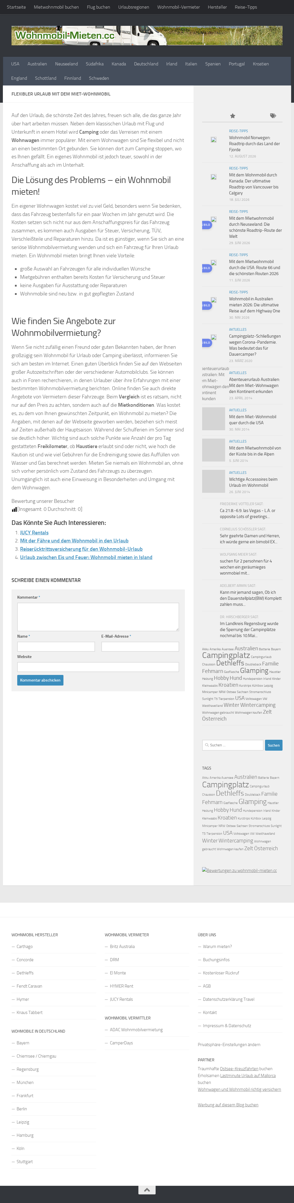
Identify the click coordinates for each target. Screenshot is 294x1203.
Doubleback (253, 664)
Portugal (237, 64)
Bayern (276, 649)
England (19, 78)
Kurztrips (245, 686)
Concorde (25, 959)
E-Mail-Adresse (116, 636)
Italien (191, 64)
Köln (20, 1148)
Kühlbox (257, 686)
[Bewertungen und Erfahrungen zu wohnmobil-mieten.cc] (239, 870)
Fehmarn (212, 671)
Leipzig (268, 686)
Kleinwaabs (210, 686)
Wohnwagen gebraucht (218, 713)
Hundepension (252, 679)
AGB (207, 986)
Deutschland (146, 64)
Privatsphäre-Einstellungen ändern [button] (229, 1044)
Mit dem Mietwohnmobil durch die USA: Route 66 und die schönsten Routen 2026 (254, 267)
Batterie (264, 649)
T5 (216, 699)
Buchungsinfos (216, 959)
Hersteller (217, 7)
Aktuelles (238, 330)
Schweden (99, 78)
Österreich (214, 718)
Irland (171, 64)
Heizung (207, 679)
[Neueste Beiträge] (212, 116)
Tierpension (226, 699)
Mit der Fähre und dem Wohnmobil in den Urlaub (74, 541)
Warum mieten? (217, 946)
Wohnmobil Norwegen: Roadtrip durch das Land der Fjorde (254, 143)
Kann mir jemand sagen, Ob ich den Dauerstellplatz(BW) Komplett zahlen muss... (251, 598)
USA (15, 64)
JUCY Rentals (34, 533)
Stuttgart (25, 1161)
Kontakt (210, 1012)
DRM (114, 959)
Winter (231, 705)
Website (24, 656)
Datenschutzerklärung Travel (228, 999)
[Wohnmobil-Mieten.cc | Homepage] (147, 35)
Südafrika (95, 64)
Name (23, 636)
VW (265, 699)
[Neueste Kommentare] (252, 116)
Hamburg (25, 1135)
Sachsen (242, 692)
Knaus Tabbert (29, 1012)
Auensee (228, 649)
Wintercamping (258, 705)
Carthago (25, 946)
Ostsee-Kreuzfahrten (239, 1068)
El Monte (118, 973)
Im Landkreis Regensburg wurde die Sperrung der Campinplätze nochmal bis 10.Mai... (249, 629)
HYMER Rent (121, 986)
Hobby (221, 678)
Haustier (275, 672)
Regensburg (28, 1069)
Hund (236, 678)
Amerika (215, 649)
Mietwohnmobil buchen (56, 7)
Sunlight (207, 699)
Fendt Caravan (29, 986)
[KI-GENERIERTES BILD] (213, 220)
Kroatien (261, 64)
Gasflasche (231, 672)
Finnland (72, 78)
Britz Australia (122, 946)
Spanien (213, 64)
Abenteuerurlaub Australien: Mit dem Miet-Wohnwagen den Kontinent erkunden (254, 385)
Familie (270, 663)
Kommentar (28, 597)
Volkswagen (253, 699)
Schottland (45, 78)
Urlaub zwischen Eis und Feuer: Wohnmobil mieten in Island (86, 557)
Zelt (267, 711)
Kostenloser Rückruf (221, 973)
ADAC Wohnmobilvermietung (136, 1029)
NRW (222, 692)
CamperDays (121, 1043)
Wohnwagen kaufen (248, 713)
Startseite (16, 7)
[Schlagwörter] (272, 116)
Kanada (119, 64)
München (25, 1082)
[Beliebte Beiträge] (232, 116)
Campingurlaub (261, 657)
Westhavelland (212, 706)
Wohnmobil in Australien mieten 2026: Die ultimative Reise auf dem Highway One (254, 305)
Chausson (208, 664)
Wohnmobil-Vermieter (178, 7)
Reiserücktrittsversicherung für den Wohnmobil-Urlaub (81, 549)
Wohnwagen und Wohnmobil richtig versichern (239, 1089)
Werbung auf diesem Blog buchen (228, 1104)
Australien (37, 64)
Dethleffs (230, 663)
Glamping (254, 670)
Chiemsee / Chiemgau (36, 1056)
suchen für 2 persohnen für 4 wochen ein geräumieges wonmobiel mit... (246, 567)
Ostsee (231, 692)
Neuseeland (66, 64)
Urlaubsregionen (133, 7)
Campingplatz (226, 655)
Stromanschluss (260, 692)
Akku (205, 649)
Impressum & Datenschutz (227, 1025)
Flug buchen (98, 7)
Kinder (276, 679)
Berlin (22, 1108)
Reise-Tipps (246, 7)
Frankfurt (25, 1095)
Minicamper (210, 692)
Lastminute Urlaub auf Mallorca (248, 1075)
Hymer (23, 999)
